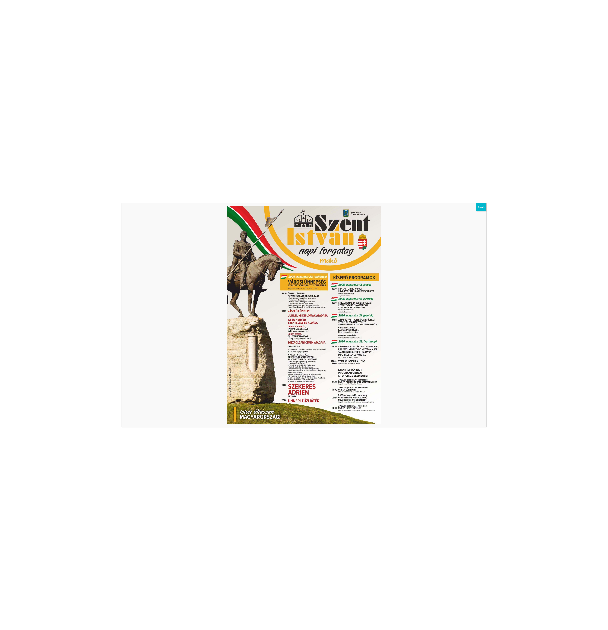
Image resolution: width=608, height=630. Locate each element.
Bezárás (481, 207)
